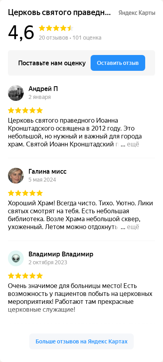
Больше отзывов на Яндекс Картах (81, 341)
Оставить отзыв (118, 63)
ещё (133, 144)
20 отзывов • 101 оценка (70, 37)
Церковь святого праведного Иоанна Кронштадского (60, 12)
